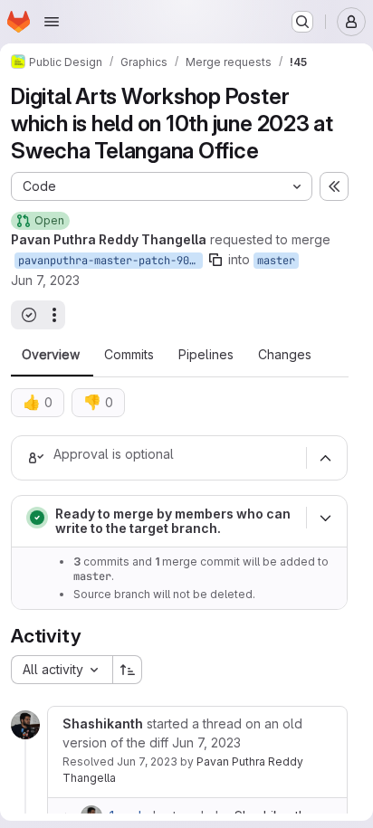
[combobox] (61, 669)
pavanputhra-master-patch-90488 (110, 260)
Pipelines (206, 354)
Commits (129, 354)
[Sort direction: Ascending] (127, 669)
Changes (284, 354)
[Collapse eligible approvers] (325, 458)
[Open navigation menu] (51, 21)
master (276, 260)
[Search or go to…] (302, 22)
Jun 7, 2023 (45, 280)
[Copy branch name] (215, 260)
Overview (51, 354)
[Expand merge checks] (325, 517)
